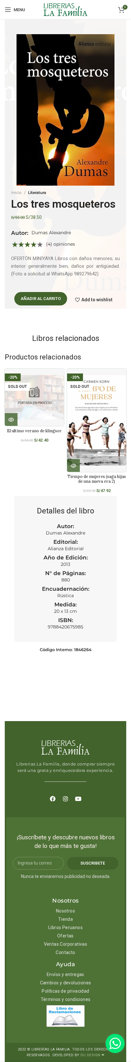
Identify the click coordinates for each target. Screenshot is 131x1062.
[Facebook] (53, 798)
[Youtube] (78, 798)
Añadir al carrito (41, 298)
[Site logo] (65, 9)
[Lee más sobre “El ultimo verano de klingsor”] (11, 419)
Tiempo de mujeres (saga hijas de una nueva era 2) (96, 479)
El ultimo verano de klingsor (34, 430)
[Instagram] (65, 798)
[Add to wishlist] (61, 379)
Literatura (37, 192)
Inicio (16, 192)
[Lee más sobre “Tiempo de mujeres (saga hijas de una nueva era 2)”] (73, 465)
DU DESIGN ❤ (92, 1055)
